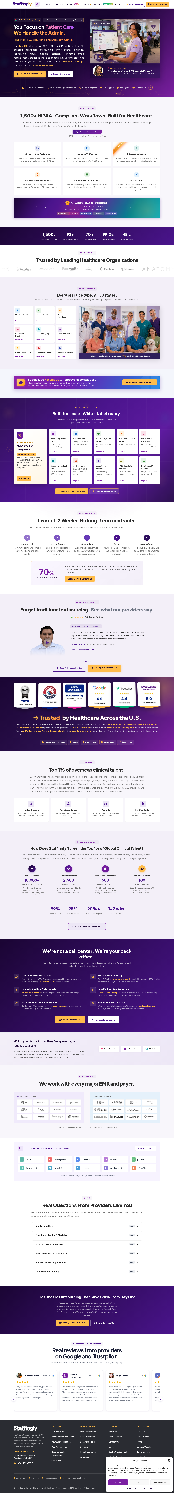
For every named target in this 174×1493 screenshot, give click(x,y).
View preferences (160, 1482)
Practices (46, 4)
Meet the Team (115, 1436)
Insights (86, 4)
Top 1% (23, 45)
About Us (113, 1431)
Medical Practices (88, 1431)
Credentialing (57, 1460)
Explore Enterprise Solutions (73, 491)
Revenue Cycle (145, 724)
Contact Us (114, 1441)
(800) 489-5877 (136, 4)
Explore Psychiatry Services (138, 382)
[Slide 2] (85, 661)
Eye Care (84, 1447)
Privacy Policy (142, 1488)
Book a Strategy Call (158, 4)
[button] (169, 1460)
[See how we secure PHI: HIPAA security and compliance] (151, 88)
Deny (139, 1482)
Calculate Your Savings (78, 579)
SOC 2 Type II (90, 742)
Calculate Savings (61, 74)
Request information (43, 66)
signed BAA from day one (120, 727)
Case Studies (143, 1436)
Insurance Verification (60, 1441)
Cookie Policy (130, 1488)
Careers (112, 1447)
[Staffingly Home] (30, 1428)
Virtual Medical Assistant (29, 727)
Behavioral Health (87, 1441)
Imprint (151, 1488)
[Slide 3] (88, 661)
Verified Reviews (144, 1457)
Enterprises (58, 4)
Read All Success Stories (80, 653)
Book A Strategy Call (71, 1019)
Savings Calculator (145, 1447)
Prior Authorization (115, 724)
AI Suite (72, 4)
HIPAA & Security (116, 1457)
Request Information (105, 1020)
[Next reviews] (160, 1399)
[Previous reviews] (13, 1399)
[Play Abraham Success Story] (47, 642)
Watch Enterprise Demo (106, 491)
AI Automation (57, 1431)
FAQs (139, 1441)
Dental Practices (87, 1436)
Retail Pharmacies (88, 1452)
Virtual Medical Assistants (62, 1436)
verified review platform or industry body (43, 731)
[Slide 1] (83, 661)
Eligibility (131, 724)
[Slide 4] (90, 661)
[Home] (37, 4)
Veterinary (84, 1457)
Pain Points (102, 4)
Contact (118, 4)
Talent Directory (144, 1452)
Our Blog (141, 1431)
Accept (118, 1482)
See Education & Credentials (88, 926)
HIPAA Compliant (81, 727)
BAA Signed (109, 742)
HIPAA (75, 742)
